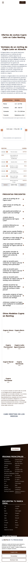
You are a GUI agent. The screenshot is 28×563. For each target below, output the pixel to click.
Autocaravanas (8, 463)
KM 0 (5, 481)
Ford (16, 527)
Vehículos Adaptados (9, 473)
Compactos (18, 477)
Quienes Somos (19, 459)
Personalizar (14, 556)
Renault (17, 518)
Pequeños (17, 465)
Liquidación (18, 489)
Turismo (6, 485)
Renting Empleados (9, 491)
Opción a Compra (19, 481)
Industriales (18, 483)
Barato (6, 467)
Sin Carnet (6, 477)
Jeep (5, 518)
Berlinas (6, 487)
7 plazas (17, 467)
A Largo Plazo (18, 461)
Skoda (5, 527)
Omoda (6, 522)
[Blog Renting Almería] (8, 449)
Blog (16, 485)
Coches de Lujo (8, 475)
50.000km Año (19, 471)
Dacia (5, 525)
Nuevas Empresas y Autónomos (20, 492)
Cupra (7, 8)
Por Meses (17, 475)
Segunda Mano (19, 463)
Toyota (5, 513)
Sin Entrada (7, 479)
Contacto (6, 459)
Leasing (6, 465)
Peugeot (17, 513)
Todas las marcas (8, 529)
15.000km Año (18, 469)
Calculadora (18, 487)
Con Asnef (6, 469)
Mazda (17, 525)
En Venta (17, 479)
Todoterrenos (7, 461)
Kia (5, 508)
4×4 (5, 483)
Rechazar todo (14, 560)
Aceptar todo (14, 552)
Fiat (5, 506)
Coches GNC (7, 489)
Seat (5, 511)
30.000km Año (8, 471)
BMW (16, 522)
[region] (14, 550)
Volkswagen (18, 511)
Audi (16, 520)
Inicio (2, 8)
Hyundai (17, 506)
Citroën (17, 508)
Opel (5, 515)
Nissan (17, 515)
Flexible (17, 473)
